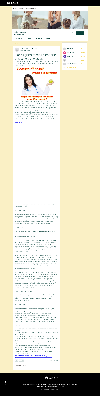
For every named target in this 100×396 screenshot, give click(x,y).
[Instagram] (5, 385)
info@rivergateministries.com (68, 384)
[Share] (57, 48)
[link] (19, 39)
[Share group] (86, 33)
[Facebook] (5, 382)
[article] (36, 208)
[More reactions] (21, 361)
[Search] (73, 33)
